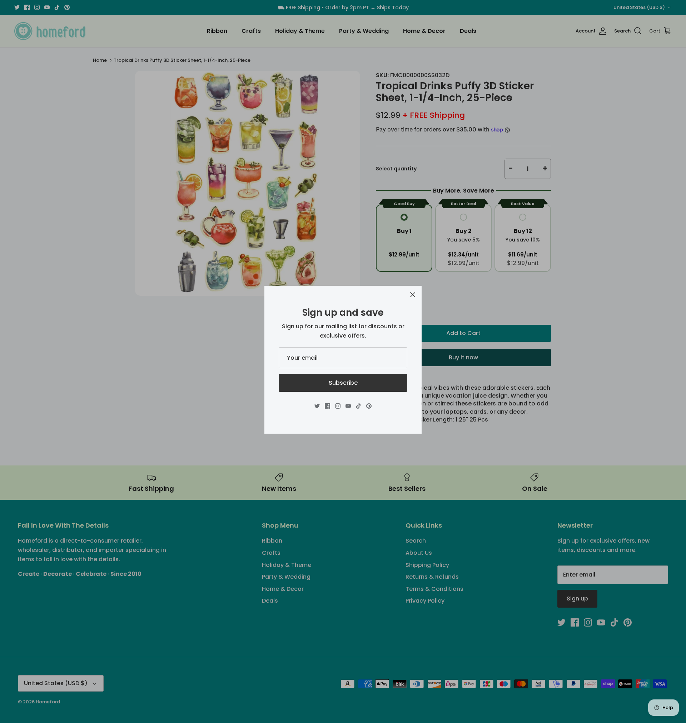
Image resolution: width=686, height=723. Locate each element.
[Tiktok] (358, 406)
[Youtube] (348, 406)
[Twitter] (317, 406)
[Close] (413, 295)
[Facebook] (327, 406)
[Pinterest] (369, 406)
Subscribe (343, 383)
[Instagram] (337, 406)
